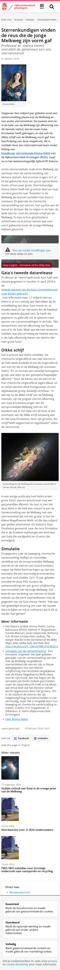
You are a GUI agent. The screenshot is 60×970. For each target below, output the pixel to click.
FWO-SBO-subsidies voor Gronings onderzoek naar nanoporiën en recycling (27, 870)
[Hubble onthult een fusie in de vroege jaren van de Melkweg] (10, 768)
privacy (52, 961)
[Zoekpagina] (52, 6)
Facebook (23, 738)
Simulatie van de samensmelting (25, 651)
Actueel (18, 19)
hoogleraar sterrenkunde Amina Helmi (25, 153)
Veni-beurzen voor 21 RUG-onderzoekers (27, 829)
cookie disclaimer (17, 964)
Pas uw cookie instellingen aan (32, 250)
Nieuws (30, 19)
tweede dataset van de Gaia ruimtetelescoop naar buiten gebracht (29, 291)
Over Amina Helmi (16, 719)
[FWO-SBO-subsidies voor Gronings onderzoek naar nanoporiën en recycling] (10, 847)
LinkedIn (43, 738)
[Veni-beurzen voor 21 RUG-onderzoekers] (10, 809)
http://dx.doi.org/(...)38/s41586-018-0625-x (31, 646)
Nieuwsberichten (47, 19)
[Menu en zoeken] (42, 6)
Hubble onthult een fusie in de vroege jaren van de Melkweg (28, 790)
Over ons (6, 19)
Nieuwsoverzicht (19, 892)
